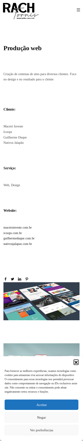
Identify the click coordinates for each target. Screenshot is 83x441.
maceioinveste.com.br (17, 227)
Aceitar (41, 405)
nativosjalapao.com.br (17, 244)
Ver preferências (41, 430)
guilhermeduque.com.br (19, 238)
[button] (76, 362)
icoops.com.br (12, 233)
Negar (41, 417)
